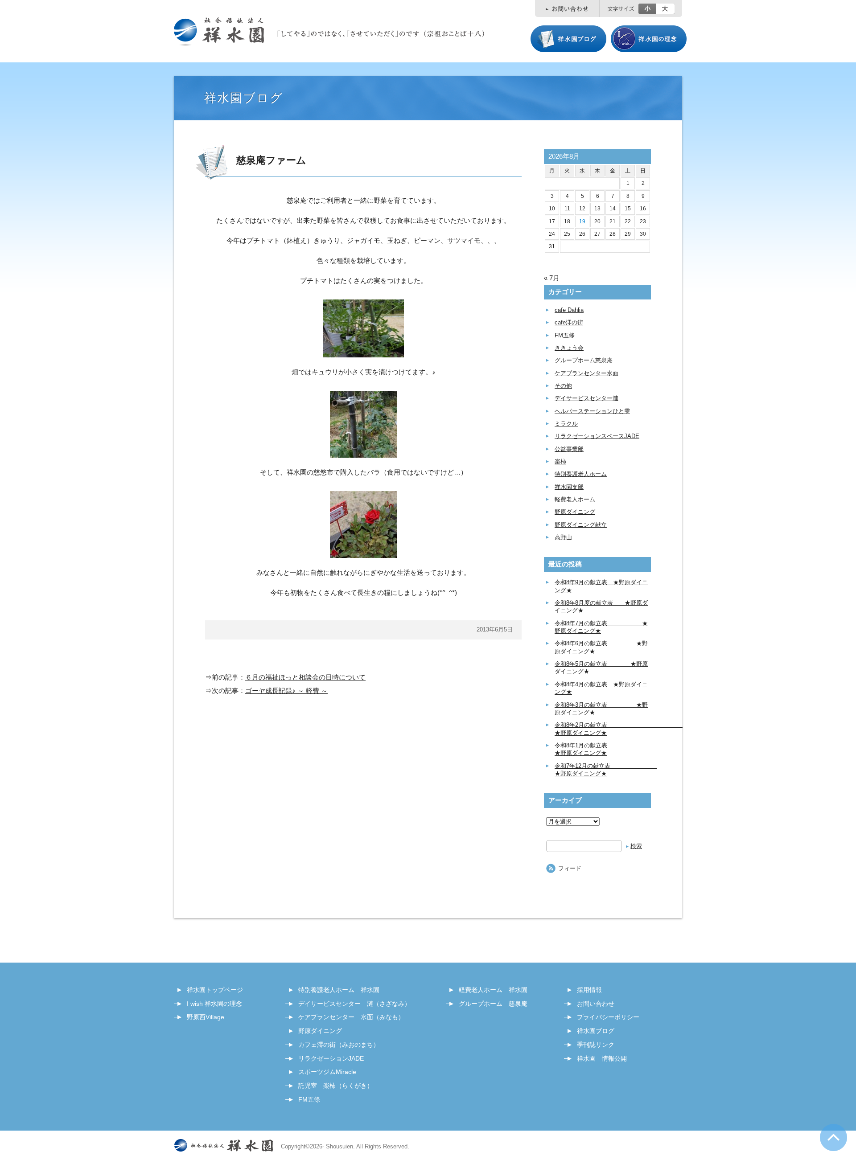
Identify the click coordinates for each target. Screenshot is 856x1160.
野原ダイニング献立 (581, 524)
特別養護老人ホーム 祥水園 (338, 989)
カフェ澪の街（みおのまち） (338, 1044)
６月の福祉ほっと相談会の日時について (305, 677)
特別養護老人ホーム (581, 474)
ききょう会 (569, 347)
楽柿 (560, 461)
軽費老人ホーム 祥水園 (493, 989)
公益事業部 (569, 449)
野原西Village (205, 1017)
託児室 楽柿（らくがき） (335, 1085)
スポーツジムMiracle (327, 1071)
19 (582, 221)
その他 (563, 385)
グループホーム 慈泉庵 (493, 1003)
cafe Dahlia (569, 310)
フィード (569, 868)
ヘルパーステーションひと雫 (592, 411)
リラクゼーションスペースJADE (597, 436)
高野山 (563, 537)
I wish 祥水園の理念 (214, 1003)
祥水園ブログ (595, 1030)
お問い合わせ (595, 1003)
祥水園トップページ (215, 989)
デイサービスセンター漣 (586, 398)
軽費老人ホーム (575, 499)
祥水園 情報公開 (602, 1058)
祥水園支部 (569, 487)
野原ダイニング (575, 511)
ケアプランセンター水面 (586, 373)
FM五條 (565, 335)
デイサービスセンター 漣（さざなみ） (354, 1003)
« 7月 (552, 278)
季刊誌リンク (595, 1044)
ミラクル (566, 423)
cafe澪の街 (569, 322)
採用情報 (589, 989)
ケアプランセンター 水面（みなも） (351, 1017)
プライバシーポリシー (608, 1017)
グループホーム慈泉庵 (584, 360)
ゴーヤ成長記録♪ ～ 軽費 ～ (286, 690)
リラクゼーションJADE (331, 1058)
